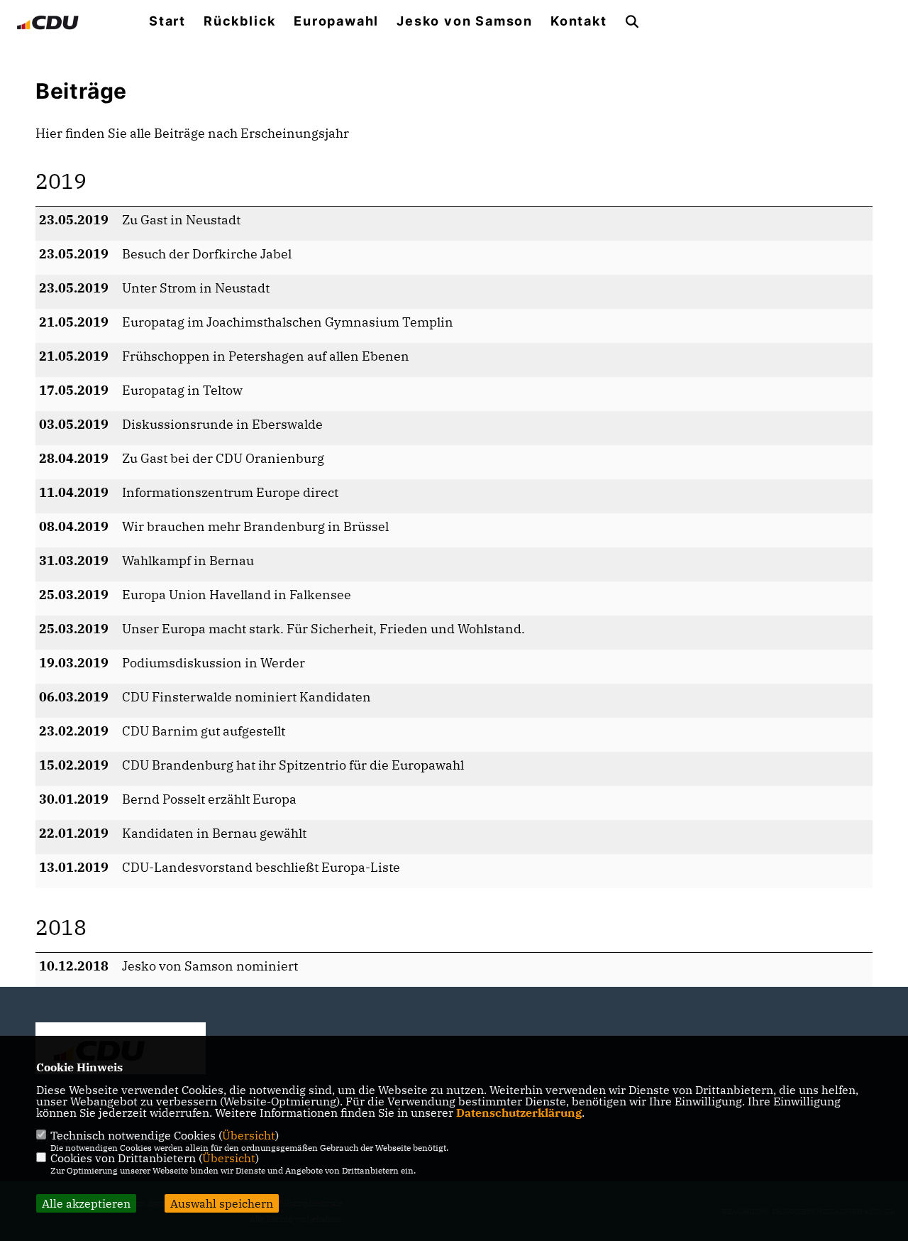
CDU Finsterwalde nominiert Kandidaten (246, 697)
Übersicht (248, 1135)
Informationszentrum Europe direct (230, 492)
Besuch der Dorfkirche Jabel (207, 254)
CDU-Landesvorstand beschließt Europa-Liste (261, 867)
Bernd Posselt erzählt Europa (209, 799)
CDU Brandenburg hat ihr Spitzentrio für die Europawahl (293, 765)
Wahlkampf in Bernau (188, 560)
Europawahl (336, 21)
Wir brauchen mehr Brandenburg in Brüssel (255, 526)
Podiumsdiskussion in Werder (213, 663)
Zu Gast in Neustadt (181, 220)
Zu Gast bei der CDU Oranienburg (223, 458)
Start (167, 21)
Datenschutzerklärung (519, 1112)
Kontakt (578, 21)
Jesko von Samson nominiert (210, 966)
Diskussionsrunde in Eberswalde (222, 424)
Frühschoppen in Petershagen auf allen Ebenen (265, 356)
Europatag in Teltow (182, 390)
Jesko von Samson (465, 21)
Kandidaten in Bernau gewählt (214, 833)
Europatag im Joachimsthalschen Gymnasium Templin (287, 322)
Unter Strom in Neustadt (196, 288)
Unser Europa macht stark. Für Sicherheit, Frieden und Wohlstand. (323, 628)
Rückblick (240, 21)
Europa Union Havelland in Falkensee (236, 594)
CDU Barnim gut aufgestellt (203, 731)
